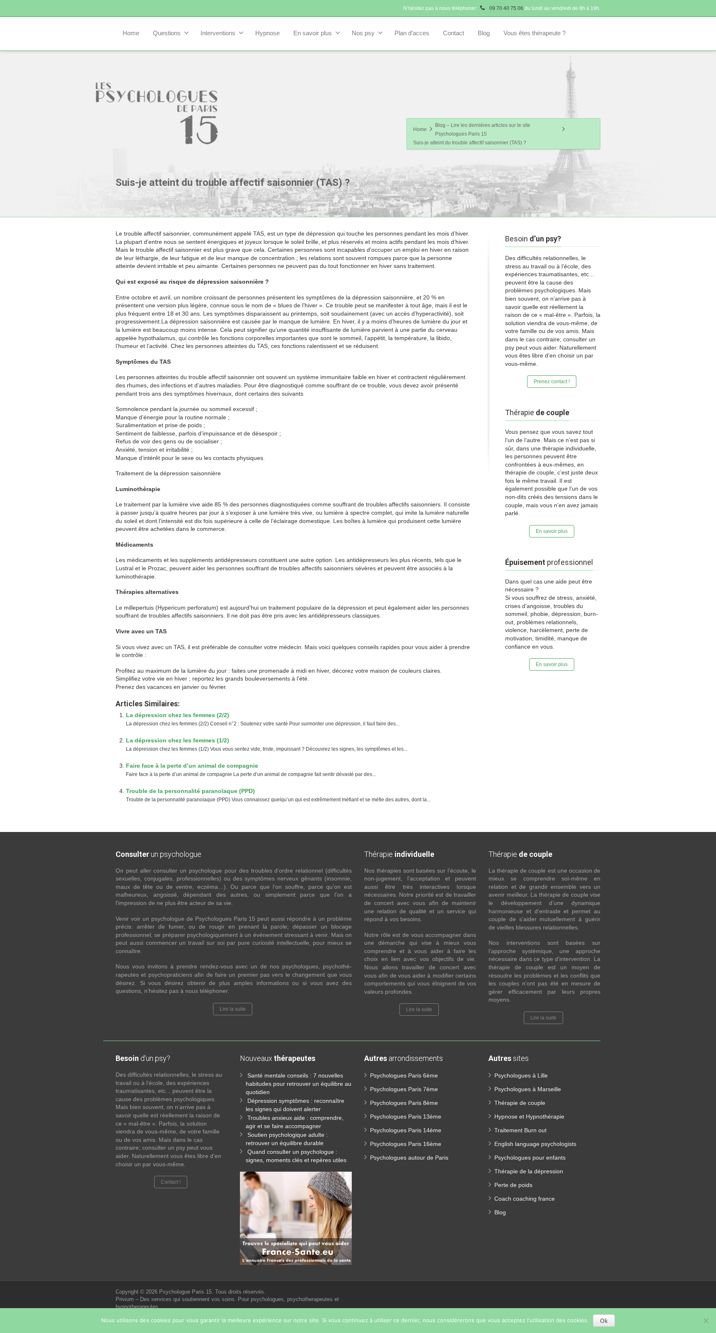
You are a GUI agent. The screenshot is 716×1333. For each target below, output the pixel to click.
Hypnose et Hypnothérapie (529, 1116)
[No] (705, 1320)
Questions (167, 32)
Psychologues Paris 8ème (404, 1102)
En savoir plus (312, 32)
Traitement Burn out (520, 1130)
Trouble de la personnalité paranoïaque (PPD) (190, 791)
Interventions (218, 32)
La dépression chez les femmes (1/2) (177, 740)
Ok (604, 1320)
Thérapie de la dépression (528, 1171)
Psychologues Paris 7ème (404, 1089)
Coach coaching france (524, 1198)
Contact (453, 32)
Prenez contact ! (552, 381)
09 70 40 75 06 (505, 8)
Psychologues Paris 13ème (405, 1116)
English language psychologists (535, 1144)
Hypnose (267, 32)
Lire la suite (233, 1009)
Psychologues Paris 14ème (405, 1130)
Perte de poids (513, 1185)
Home (131, 32)
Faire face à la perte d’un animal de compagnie (192, 765)
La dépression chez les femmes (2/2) (177, 715)
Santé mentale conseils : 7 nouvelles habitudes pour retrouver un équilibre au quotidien (298, 1083)
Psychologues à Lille (521, 1075)
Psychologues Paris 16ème (405, 1144)
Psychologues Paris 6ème (404, 1075)
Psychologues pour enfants (530, 1157)
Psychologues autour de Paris (409, 1157)
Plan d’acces (411, 32)
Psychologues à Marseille (527, 1089)
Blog (484, 32)
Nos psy (363, 32)
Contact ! (171, 1182)
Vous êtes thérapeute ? (534, 32)
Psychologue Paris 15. (187, 1292)
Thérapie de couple (519, 1102)
